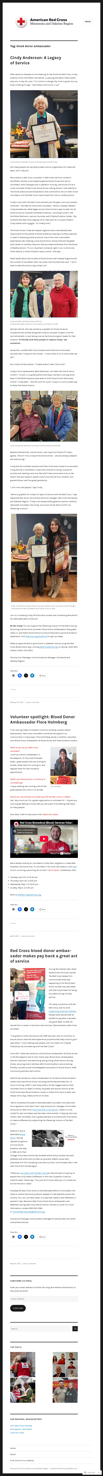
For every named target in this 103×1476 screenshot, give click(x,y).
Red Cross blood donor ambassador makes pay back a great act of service (43, 956)
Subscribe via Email (21, 1281)
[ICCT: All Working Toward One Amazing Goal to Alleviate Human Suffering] (22, 1364)
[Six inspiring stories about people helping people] (65, 1364)
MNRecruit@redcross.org (29, 895)
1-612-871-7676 (17, 1433)
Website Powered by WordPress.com (63, 1468)
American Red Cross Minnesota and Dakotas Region (29, 1468)
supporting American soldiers (62, 1011)
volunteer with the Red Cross (33, 1173)
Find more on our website (22, 1460)
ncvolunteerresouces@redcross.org (29, 1212)
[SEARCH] (75, 1328)
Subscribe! (18, 1308)
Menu (88, 21)
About (13, 1454)
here (74, 866)
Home (13, 1448)
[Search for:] (41, 1329)
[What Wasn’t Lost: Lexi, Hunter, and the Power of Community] (65, 1390)
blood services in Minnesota (45, 1110)
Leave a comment (32, 702)
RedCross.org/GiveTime (36, 636)
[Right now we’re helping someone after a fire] (22, 1390)
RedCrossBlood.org (49, 647)
